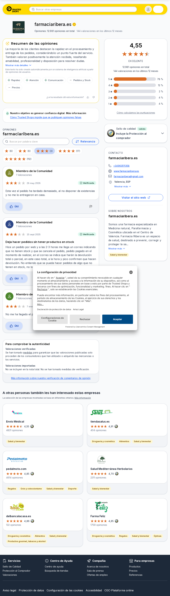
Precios (133, 570)
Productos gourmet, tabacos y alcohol (26, 541)
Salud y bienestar (118, 255)
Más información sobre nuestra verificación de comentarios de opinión (51, 378)
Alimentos (40, 536)
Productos (134, 566)
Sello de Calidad (12, 566)
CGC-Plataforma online (119, 590)
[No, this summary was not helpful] (93, 97)
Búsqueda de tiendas (56, 570)
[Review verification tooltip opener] (74, 24)
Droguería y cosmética (19, 536)
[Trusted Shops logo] (14, 9)
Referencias (135, 574)
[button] (148, 9)
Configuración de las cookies (65, 590)
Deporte (72, 488)
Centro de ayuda (54, 566)
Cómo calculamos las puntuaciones (136, 112)
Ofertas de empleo (97, 574)
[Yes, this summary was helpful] (87, 97)
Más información (83, 398)
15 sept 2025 (34, 234)
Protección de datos (31, 590)
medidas (27, 352)
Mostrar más (121, 186)
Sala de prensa (95, 570)
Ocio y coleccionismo (31, 488)
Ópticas (157, 536)
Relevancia (88, 141)
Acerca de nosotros (98, 566)
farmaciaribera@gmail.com (128, 176)
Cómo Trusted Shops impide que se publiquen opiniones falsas (45, 117)
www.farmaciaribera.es (126, 171)
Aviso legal (9, 590)
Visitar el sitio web (134, 197)
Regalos (12, 488)
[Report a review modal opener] (90, 206)
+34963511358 (121, 165)
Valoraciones (10, 574)
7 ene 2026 (33, 306)
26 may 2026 (34, 183)
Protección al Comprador (16, 570)
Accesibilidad (94, 590)
